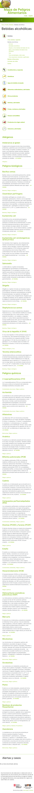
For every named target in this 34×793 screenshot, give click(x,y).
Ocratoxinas (7, 663)
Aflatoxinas (7, 414)
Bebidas (11, 24)
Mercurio (6, 617)
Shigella (5, 285)
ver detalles (18, 158)
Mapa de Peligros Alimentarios (17, 11)
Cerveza (11, 44)
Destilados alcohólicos (14, 46)
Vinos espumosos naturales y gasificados (19, 57)
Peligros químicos (11, 373)
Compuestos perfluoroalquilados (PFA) (16, 502)
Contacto (31, 790)
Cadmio (5, 481)
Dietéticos (11, 76)
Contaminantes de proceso (8, 389)
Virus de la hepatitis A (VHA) (14, 331)
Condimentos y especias (15, 70)
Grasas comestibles (14, 115)
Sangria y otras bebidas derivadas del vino (19, 47)
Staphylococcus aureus (12, 308)
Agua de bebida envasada (15, 83)
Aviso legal (25, 790)
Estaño (5, 549)
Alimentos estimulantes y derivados (19, 89)
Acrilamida (7, 392)
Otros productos (13, 96)
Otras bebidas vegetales (14, 39)
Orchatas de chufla (13, 61)
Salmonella (7, 263)
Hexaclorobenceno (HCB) (13, 571)
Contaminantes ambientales (8, 521)
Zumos (9, 63)
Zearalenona (7, 729)
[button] (1, 19)
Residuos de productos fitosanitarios (12, 706)
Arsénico (6, 436)
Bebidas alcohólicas (13, 42)
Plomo (5, 685)
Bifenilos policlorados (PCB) (14, 457)
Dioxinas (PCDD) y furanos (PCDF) (16, 525)
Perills (6, 24)
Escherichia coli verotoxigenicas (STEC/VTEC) (16, 239)
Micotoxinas (5, 433)
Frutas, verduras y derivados (16, 109)
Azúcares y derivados (14, 129)
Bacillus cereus (8, 172)
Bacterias (4, 190)
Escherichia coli (9, 216)
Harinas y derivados (14, 102)
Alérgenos (7, 137)
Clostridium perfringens (12, 194)
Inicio (3, 24)
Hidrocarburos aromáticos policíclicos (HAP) (13, 594)
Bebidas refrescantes (13, 59)
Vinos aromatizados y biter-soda (17, 55)
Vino (10, 53)
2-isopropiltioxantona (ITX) (13, 379)
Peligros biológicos (12, 166)
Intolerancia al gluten (11, 143)
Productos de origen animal (16, 122)
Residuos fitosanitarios (16, 725)
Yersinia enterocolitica (11, 352)
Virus (13, 348)
